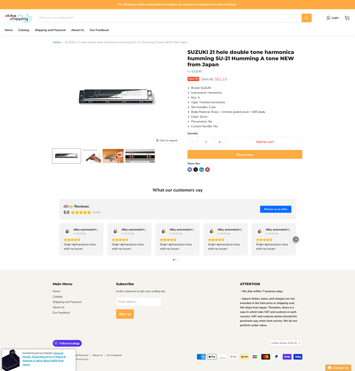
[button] (59, 239)
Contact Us (340, 367)
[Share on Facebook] (189, 169)
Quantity (192, 133)
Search (56, 355)
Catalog (23, 30)
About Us (77, 30)
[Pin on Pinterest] (207, 169)
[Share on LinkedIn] (201, 169)
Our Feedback (99, 30)
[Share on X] (195, 169)
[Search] (307, 18)
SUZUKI (196, 71)
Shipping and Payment (50, 30)
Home (9, 30)
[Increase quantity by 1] (219, 142)
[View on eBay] (67, 231)
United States (284, 343)
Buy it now (245, 155)
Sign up (125, 314)
